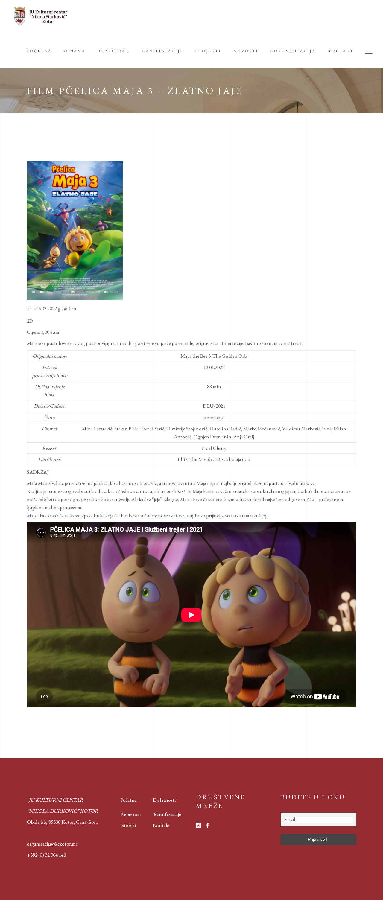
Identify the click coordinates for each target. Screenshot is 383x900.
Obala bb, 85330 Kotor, (51, 822)
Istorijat (124, 825)
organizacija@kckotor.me (52, 843)
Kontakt (161, 825)
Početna (127, 800)
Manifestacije (167, 814)
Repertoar (126, 814)
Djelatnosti (164, 800)
